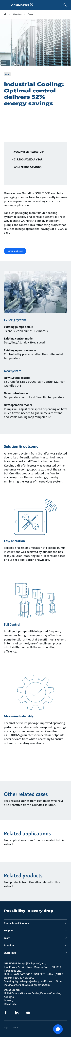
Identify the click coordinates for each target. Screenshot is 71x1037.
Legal (6, 1027)
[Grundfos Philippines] (5, 14)
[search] (65, 5)
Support (8, 930)
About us (9, 945)
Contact (15, 1027)
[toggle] (6, 5)
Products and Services (16, 923)
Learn (7, 938)
